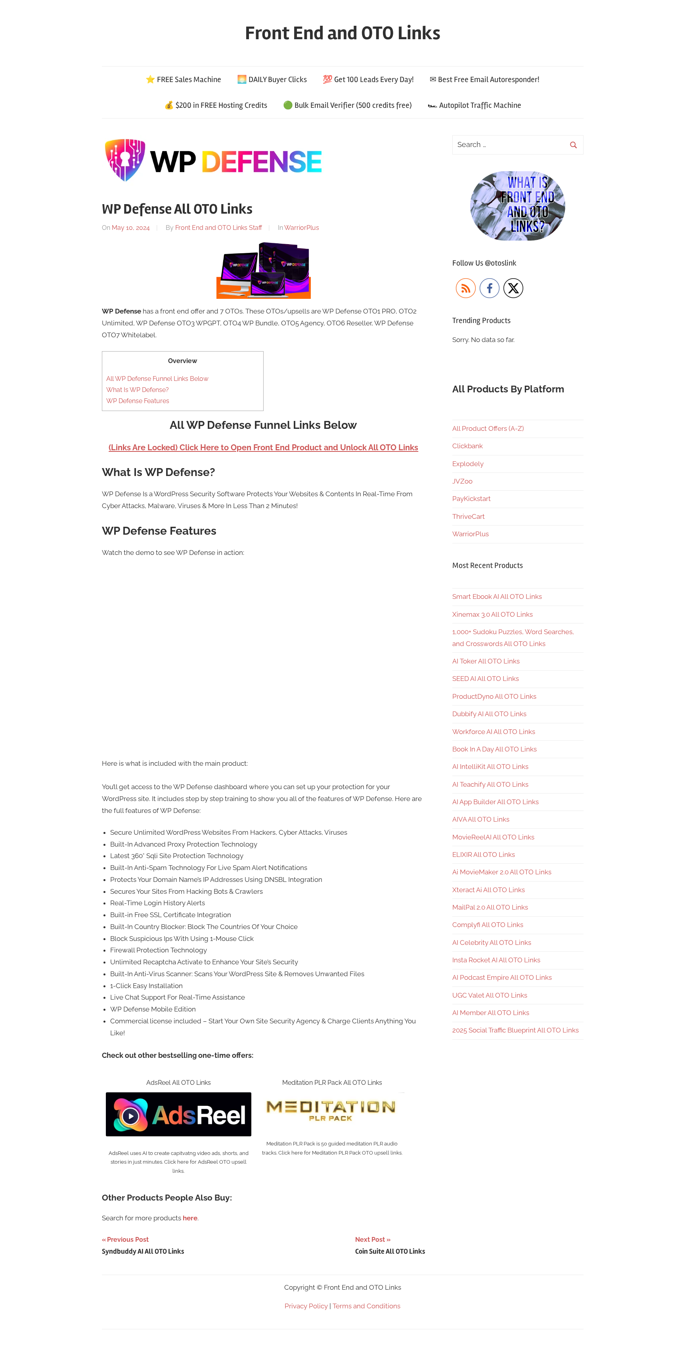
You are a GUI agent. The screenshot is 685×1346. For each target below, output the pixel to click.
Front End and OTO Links (342, 33)
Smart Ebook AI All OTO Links (497, 596)
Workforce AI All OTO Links (493, 732)
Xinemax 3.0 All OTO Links (492, 614)
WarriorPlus (301, 227)
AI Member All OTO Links (490, 1013)
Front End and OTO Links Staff (218, 227)
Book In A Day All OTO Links (494, 749)
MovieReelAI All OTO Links (493, 837)
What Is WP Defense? (137, 390)
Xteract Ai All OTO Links (488, 890)
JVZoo (462, 481)
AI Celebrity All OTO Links (491, 942)
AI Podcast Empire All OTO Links (502, 977)
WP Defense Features (137, 401)
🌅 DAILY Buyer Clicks (272, 79)
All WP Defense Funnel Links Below (157, 378)
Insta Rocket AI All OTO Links (496, 960)
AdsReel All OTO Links (178, 1082)
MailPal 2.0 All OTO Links (490, 907)
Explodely (468, 464)
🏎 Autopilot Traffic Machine (474, 105)
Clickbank (467, 446)
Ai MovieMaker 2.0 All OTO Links (501, 872)
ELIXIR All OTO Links (483, 854)
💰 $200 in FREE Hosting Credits (215, 105)
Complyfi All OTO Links (487, 925)
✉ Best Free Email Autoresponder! (485, 79)
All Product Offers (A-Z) (488, 428)
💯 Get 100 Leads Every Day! (368, 79)
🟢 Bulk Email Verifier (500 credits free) (347, 105)
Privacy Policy (306, 1306)
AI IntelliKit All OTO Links (490, 767)
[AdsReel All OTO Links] (178, 1098)
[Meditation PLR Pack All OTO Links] (332, 1098)
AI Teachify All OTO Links (490, 784)
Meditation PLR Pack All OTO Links (332, 1082)
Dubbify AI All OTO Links (489, 714)
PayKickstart (471, 499)
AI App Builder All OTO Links (495, 802)
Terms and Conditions (366, 1306)
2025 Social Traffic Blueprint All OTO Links (515, 1030)
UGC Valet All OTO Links (489, 995)
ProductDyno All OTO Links (494, 696)
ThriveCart (468, 516)
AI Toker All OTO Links (486, 661)
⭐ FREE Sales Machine (183, 79)
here (190, 1218)
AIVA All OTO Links (480, 819)
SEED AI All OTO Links (485, 679)
